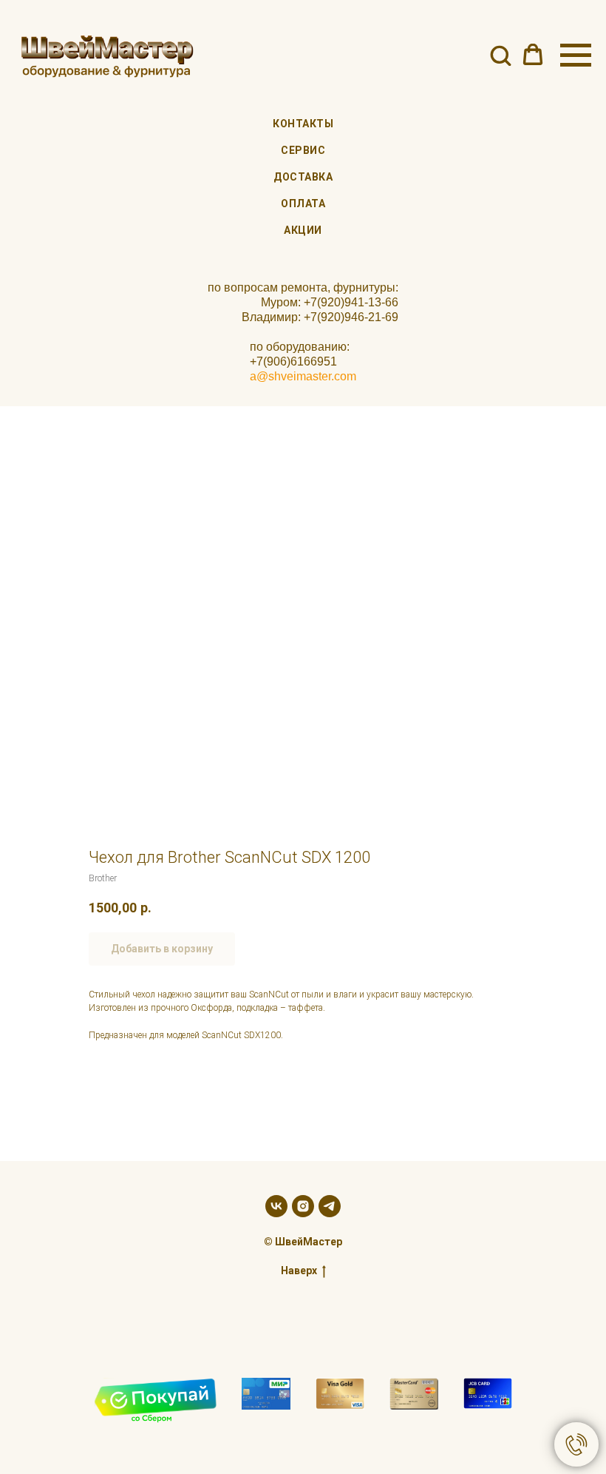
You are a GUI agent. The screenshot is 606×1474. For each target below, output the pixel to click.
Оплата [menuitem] (303, 203)
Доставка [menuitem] (303, 177)
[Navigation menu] (575, 55)
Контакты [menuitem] (303, 123)
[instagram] (303, 1206)
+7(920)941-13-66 (351, 302)
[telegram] (330, 1206)
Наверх (299, 1270)
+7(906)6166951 (293, 361)
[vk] (276, 1206)
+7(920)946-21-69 (351, 317)
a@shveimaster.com (303, 376)
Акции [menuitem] (303, 230)
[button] (500, 55)
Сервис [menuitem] (303, 150)
